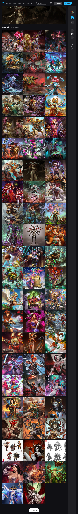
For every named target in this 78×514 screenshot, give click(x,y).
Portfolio (33, 510)
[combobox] (41, 3)
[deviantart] (72, 37)
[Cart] (51, 3)
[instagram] (72, 33)
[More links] (75, 3)
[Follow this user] (72, 17)
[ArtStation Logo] (3, 3)
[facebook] (72, 30)
